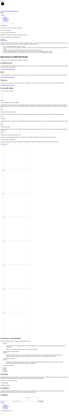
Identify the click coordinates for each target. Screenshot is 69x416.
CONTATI (5, 408)
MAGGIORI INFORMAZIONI (7, 69)
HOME (4, 17)
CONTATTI (6, 21)
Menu (3, 15)
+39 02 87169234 (4, 11)
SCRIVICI (3, 39)
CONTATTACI (4, 144)
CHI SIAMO (6, 18)
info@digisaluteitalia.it (13, 11)
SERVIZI (5, 19)
